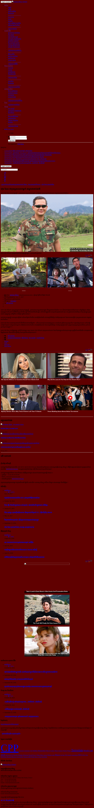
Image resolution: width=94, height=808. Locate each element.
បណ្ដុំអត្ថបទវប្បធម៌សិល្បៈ (15, 50)
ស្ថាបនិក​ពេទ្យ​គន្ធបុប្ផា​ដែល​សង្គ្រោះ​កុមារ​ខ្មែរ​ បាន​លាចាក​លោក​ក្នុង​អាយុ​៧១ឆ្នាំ (28, 686)
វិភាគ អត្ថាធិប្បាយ (13, 91)
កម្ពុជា (9, 7)
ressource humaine (24, 750)
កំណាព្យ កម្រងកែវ (13, 120)
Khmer (6, 341)
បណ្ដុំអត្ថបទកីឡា (12, 77)
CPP (5, 343)
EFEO (83, 755)
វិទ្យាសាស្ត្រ (11, 83)
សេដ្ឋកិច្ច (10, 21)
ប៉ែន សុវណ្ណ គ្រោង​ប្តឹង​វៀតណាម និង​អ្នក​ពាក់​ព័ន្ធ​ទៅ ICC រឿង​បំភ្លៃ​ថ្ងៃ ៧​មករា (28, 512)
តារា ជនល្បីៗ (32, 338)
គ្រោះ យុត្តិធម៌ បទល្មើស (14, 23)
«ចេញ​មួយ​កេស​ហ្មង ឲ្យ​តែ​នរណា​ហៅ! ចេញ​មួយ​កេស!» (21, 716)
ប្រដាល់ (10, 70)
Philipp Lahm (51, 755)
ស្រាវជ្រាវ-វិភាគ (8, 89)
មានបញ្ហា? (13, 301)
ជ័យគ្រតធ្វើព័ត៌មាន (13, 116)
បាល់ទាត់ (10, 68)
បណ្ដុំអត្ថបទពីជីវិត (13, 64)
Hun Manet (7, 346)
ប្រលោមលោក (12, 118)
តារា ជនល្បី (11, 108)
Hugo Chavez (59, 750)
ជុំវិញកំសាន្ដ (25, 338)
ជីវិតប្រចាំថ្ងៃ (11, 54)
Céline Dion (39, 755)
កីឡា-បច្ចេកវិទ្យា (8, 66)
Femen (65, 750)
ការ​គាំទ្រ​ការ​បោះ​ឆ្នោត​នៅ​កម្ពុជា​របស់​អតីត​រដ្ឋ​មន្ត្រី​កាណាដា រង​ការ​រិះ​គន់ (16, 447)
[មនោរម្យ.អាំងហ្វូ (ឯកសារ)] (19, 2)
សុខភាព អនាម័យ (13, 56)
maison (45, 755)
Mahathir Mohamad (23, 755)
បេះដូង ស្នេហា (12, 60)
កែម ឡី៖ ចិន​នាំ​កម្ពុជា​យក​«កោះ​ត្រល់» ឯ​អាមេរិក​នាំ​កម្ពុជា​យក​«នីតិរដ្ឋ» (26, 505)
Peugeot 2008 (27, 757)
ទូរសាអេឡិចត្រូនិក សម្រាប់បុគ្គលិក (11, 733)
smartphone (75, 755)
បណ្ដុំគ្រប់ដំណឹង (12, 29)
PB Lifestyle (68, 755)
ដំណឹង (6, 5)
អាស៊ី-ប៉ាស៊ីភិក (12, 11)
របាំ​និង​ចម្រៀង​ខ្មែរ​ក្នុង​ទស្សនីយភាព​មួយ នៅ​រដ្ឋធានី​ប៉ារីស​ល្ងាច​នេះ (24, 557)
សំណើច (10, 122)
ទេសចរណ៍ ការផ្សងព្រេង (14, 110)
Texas (32, 757)
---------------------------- (14, 15)
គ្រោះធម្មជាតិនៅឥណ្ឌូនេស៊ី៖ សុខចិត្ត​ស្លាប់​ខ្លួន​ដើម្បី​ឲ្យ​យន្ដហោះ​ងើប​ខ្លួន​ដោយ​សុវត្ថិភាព (30, 672)
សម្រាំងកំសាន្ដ (40, 338)
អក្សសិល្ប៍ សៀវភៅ (13, 41)
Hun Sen (7, 344)
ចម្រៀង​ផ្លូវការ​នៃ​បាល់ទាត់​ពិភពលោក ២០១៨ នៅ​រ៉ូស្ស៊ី (20, 549)
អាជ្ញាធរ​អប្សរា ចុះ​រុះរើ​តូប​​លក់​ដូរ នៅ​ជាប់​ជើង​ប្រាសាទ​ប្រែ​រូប (13, 437)
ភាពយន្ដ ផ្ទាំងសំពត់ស (14, 45)
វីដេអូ (5, 102)
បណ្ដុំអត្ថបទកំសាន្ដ (13, 126)
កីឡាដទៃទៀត (12, 74)
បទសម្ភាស (11, 95)
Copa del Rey (19, 757)
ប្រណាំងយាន (11, 72)
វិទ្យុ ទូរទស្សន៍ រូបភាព (13, 43)
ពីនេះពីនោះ (11, 112)
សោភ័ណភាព (11, 58)
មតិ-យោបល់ (9, 303)
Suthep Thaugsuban (39, 751)
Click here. (20, 144)
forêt (31, 750)
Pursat (69, 750)
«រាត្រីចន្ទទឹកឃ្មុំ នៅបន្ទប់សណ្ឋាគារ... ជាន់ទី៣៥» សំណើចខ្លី (23, 702)
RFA (80, 755)
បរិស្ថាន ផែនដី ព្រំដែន (14, 25)
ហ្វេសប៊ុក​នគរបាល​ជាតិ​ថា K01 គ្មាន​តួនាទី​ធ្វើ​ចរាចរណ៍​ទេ (22, 498)
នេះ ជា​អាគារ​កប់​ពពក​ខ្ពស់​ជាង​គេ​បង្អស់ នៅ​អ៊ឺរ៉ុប (19, 542)
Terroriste (77, 750)
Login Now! (12, 140)
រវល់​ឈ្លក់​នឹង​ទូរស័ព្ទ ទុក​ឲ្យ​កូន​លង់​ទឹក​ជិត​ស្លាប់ (18, 679)
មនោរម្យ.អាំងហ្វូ (14, 295)
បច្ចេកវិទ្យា (10, 81)
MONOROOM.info (12, 469)
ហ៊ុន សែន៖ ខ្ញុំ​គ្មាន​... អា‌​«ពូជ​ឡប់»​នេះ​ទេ (9, 428)
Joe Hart (62, 755)
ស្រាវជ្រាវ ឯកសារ (12, 93)
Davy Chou (38, 757)
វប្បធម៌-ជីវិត (7, 31)
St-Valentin (14, 755)
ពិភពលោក (11, 13)
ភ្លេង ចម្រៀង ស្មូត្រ (13, 37)
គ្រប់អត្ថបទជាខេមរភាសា (14, 338)
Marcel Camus (50, 750)
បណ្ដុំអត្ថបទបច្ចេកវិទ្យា (14, 87)
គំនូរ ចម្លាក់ (11, 35)
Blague (57, 755)
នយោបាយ (11, 17)
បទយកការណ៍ (12, 97)
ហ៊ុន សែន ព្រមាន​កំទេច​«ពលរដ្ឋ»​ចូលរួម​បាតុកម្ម (19, 527)
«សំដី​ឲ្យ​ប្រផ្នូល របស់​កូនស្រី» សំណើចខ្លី (16, 709)
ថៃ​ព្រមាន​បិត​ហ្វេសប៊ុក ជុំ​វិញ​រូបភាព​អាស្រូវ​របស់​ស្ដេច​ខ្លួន (21, 520)
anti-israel (8, 755)
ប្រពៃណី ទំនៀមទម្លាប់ (14, 47)
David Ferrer (32, 755)
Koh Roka (44, 757)
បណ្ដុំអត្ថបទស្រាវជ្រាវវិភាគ (15, 100)
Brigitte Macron (11, 757)
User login (10, 129)
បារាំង (9, 9)
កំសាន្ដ (6, 106)
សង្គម (9, 19)
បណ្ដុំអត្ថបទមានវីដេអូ (14, 104)
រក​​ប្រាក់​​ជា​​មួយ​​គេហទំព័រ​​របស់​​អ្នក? (10, 724)
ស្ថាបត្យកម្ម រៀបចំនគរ (14, 33)
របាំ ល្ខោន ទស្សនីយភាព (14, 39)
